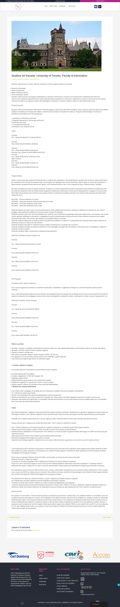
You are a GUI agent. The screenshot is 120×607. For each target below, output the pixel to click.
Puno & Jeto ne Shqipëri (65, 583)
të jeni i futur (35, 530)
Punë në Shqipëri (63, 575)
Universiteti (32, 79)
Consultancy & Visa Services (67, 580)
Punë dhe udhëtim (63, 589)
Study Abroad (62, 586)
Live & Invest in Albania (65, 591)
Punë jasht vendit (63, 578)
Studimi (26, 79)
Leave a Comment (17, 79)
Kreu (46, 6)
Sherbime (62, 6)
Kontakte (72, 6)
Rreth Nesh (53, 6)
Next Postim (108, 517)
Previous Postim (13, 517)
